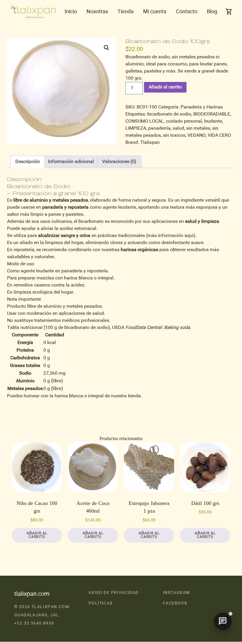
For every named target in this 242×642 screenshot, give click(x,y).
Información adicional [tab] (71, 161)
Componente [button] (25, 335)
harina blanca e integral (79, 396)
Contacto (186, 11)
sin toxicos (174, 135)
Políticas (101, 603)
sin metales (198, 128)
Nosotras (97, 11)
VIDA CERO (219, 135)
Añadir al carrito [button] (37, 535)
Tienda (125, 11)
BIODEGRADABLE (211, 114)
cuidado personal (184, 121)
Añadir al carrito (165, 87)
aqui (189, 235)
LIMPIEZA (135, 128)
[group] (121, 362)
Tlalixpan (150, 142)
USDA (118, 327)
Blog (212, 11)
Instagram (176, 593)
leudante (213, 121)
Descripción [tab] (27, 161)
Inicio (71, 11)
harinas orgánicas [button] (139, 250)
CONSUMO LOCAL (144, 121)
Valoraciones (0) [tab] (119, 161)
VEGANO (196, 135)
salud (178, 128)
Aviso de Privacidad (114, 593)
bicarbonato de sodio (169, 114)
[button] (106, 47)
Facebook (175, 603)
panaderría (159, 128)
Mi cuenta (154, 11)
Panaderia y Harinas (202, 107)
